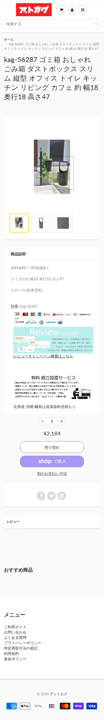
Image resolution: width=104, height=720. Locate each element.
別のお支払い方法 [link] (52, 473)
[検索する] (96, 24)
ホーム (9, 39)
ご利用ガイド (15, 627)
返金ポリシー (15, 658)
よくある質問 (15, 637)
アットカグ (58, 694)
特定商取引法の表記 (21, 648)
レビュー (13, 521)
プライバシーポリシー (22, 642)
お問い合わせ (15, 632)
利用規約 (11, 653)
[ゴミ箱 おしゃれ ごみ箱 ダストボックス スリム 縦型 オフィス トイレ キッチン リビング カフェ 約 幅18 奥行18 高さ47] (52, 167)
